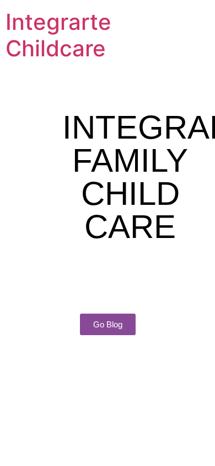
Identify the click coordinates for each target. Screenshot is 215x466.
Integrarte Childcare (58, 35)
